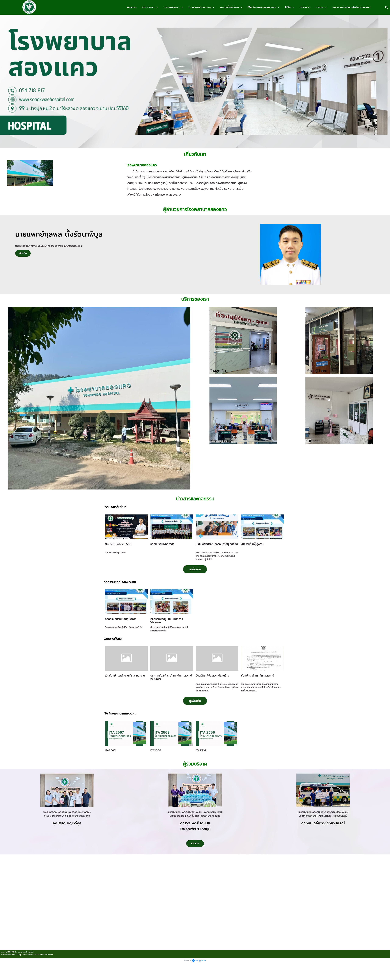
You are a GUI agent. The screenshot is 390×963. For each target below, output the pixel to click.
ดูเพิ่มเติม (195, 569)
